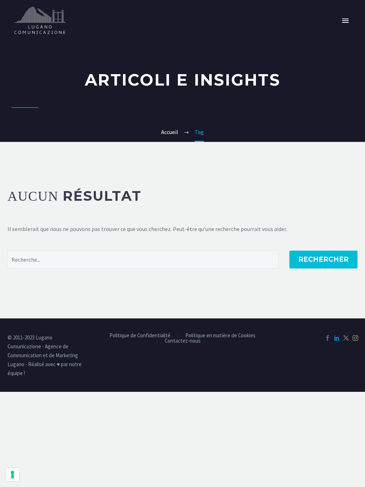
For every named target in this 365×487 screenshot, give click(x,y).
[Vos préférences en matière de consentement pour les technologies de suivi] (12, 474)
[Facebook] (327, 338)
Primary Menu (345, 20)
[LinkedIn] (337, 338)
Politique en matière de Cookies (220, 335)
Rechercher (323, 259)
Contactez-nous (183, 341)
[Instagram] (355, 338)
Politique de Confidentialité (139, 335)
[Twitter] (346, 338)
